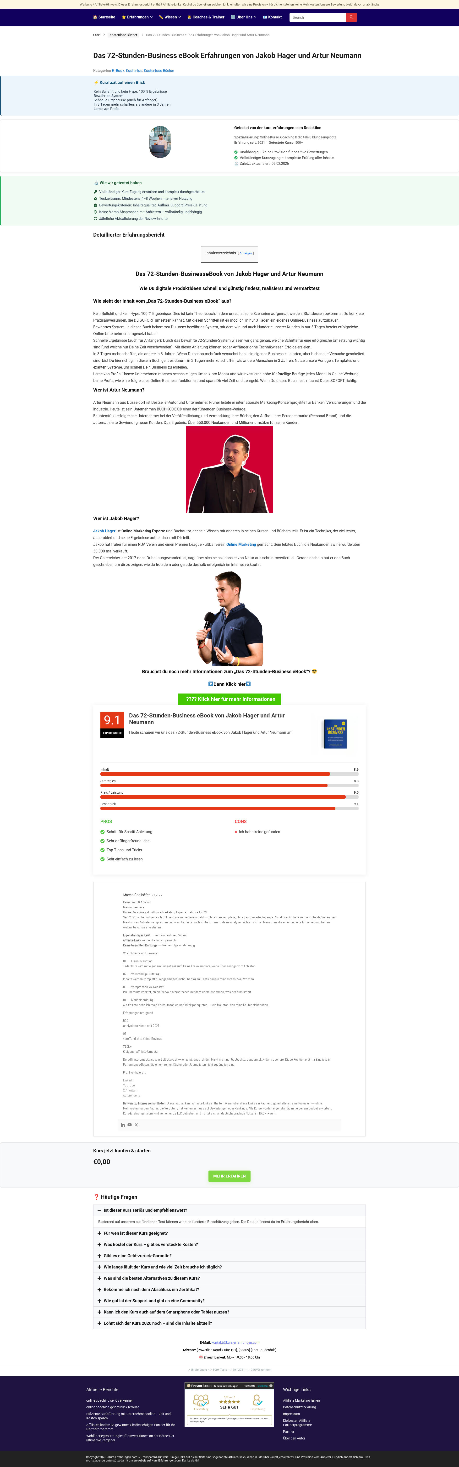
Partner (288, 1431)
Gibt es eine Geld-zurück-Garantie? (138, 1255)
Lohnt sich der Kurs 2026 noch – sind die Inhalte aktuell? (158, 1323)
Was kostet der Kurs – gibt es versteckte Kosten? (151, 1244)
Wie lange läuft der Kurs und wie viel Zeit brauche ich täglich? (163, 1266)
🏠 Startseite (104, 17)
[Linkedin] (123, 1125)
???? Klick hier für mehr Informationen (230, 699)
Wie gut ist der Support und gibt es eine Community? (154, 1300)
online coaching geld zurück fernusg (112, 1407)
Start (97, 35)
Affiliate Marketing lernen (301, 1400)
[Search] (351, 17)
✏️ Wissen (168, 17)
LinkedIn (128, 1080)
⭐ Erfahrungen (135, 17)
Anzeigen (246, 253)
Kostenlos (134, 70)
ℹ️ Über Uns (241, 17)
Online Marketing (241, 544)
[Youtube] (129, 1125)
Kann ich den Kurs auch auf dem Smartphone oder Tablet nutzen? (166, 1311)
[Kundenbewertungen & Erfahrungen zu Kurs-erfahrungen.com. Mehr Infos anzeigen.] (229, 1384)
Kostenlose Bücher (123, 35)
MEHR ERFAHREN (229, 1176)
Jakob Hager (104, 531)
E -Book (118, 70)
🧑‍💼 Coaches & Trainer (205, 17)
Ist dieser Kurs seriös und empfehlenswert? (145, 1210)
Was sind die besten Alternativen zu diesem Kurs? (152, 1278)
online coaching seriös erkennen (109, 1400)
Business (193, 301)
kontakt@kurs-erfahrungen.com (235, 1342)
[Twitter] (136, 1125)
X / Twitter (130, 1090)
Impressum (291, 1414)
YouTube (129, 1085)
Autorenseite (131, 1095)
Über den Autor (294, 1438)
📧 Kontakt (272, 17)
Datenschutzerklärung (299, 1407)
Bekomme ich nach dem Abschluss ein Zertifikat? (151, 1289)
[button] (229, 1210)
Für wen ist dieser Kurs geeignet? (136, 1233)
